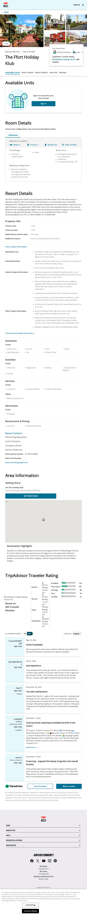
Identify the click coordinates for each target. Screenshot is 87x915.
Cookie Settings (30, 905)
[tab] (13, 72)
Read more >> (31, 747)
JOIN (8, 825)
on (25, 634)
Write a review (69, 786)
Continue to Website (30, 911)
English (76, 634)
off (29, 634)
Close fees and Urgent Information (19, 333)
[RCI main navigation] (82, 4)
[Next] (82, 52)
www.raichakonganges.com (16, 462)
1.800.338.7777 (43, 869)
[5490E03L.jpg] (76, 22)
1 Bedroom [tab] (13, 135)
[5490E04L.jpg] (54, 39)
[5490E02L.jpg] (54, 22)
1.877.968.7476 (43, 874)
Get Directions (31, 496)
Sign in (43, 103)
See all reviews (40, 786)
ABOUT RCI (10, 830)
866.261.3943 (43, 879)
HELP (8, 835)
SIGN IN (76, 5)
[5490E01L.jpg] (22, 30)
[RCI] (5, 5)
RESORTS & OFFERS (14, 840)
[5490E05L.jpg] (76, 39)
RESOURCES (11, 845)
